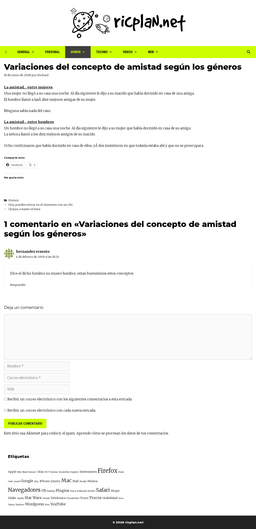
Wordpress (34, 504)
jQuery (55, 481)
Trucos (95, 497)
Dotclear (54, 472)
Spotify (20, 498)
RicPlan (91, 491)
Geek (10, 481)
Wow (47, 504)
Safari (103, 490)
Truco (84, 498)
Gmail (17, 481)
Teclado (46, 498)
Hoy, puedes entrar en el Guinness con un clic (40, 205)
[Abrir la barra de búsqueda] (248, 52)
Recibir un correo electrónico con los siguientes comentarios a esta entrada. (69, 399)
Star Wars (33, 497)
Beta (19, 472)
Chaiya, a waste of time (24, 209)
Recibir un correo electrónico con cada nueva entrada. (51, 410)
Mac (66, 480)
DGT (46, 472)
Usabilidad (109, 498)
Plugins (62, 490)
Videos (128, 52)
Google (27, 481)
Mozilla (83, 481)
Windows (19, 504)
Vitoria (11, 504)
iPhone (45, 481)
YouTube (58, 504)
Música (92, 481)
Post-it (73, 491)
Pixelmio (51, 491)
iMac (36, 481)
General (23, 52)
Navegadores (24, 490)
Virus (120, 498)
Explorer (75, 472)
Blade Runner (29, 472)
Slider (12, 498)
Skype (115, 491)
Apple (12, 472)
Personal (52, 52)
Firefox (108, 470)
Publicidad (82, 491)
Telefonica (58, 498)
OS (43, 490)
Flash (121, 472)
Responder (18, 285)
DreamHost (64, 472)
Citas (40, 472)
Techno (102, 52)
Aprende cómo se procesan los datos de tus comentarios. (122, 433)
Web (151, 52)
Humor (76, 52)
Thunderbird (72, 498)
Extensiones (88, 472)
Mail (75, 481)
